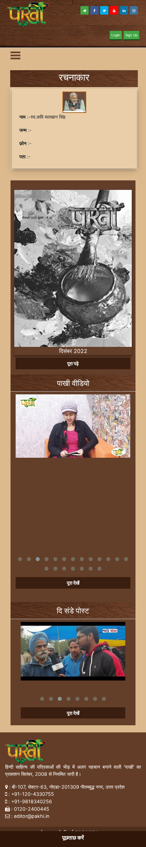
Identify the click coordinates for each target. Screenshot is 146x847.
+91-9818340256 (31, 801)
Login (115, 35)
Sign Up (131, 35)
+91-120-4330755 (32, 794)
